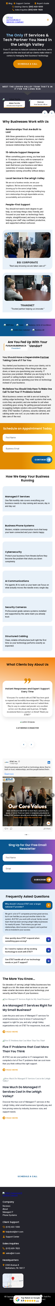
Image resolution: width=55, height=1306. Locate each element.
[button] (47, 20)
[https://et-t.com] (15, 1194)
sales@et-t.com (13, 1253)
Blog (10, 3)
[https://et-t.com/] (16, 19)
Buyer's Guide (43, 3)
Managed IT (8, 1212)
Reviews (6, 1206)
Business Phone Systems (19, 525)
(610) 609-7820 (13, 1248)
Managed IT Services (17, 496)
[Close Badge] (41, 1296)
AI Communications (17, 581)
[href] (13, 1280)
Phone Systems (10, 1215)
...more (27, 1032)
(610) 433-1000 (13, 1227)
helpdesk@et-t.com (14, 1232)
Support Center (23, 3)
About (5, 1209)
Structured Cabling (16, 636)
